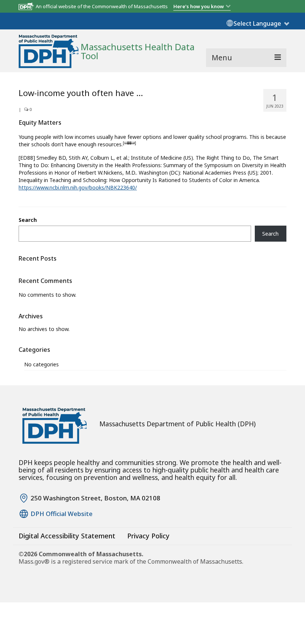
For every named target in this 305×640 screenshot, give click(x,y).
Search (28, 219)
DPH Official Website (61, 514)
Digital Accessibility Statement (67, 535)
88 (129, 143)
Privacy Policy (148, 535)
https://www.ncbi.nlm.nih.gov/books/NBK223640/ (78, 187)
